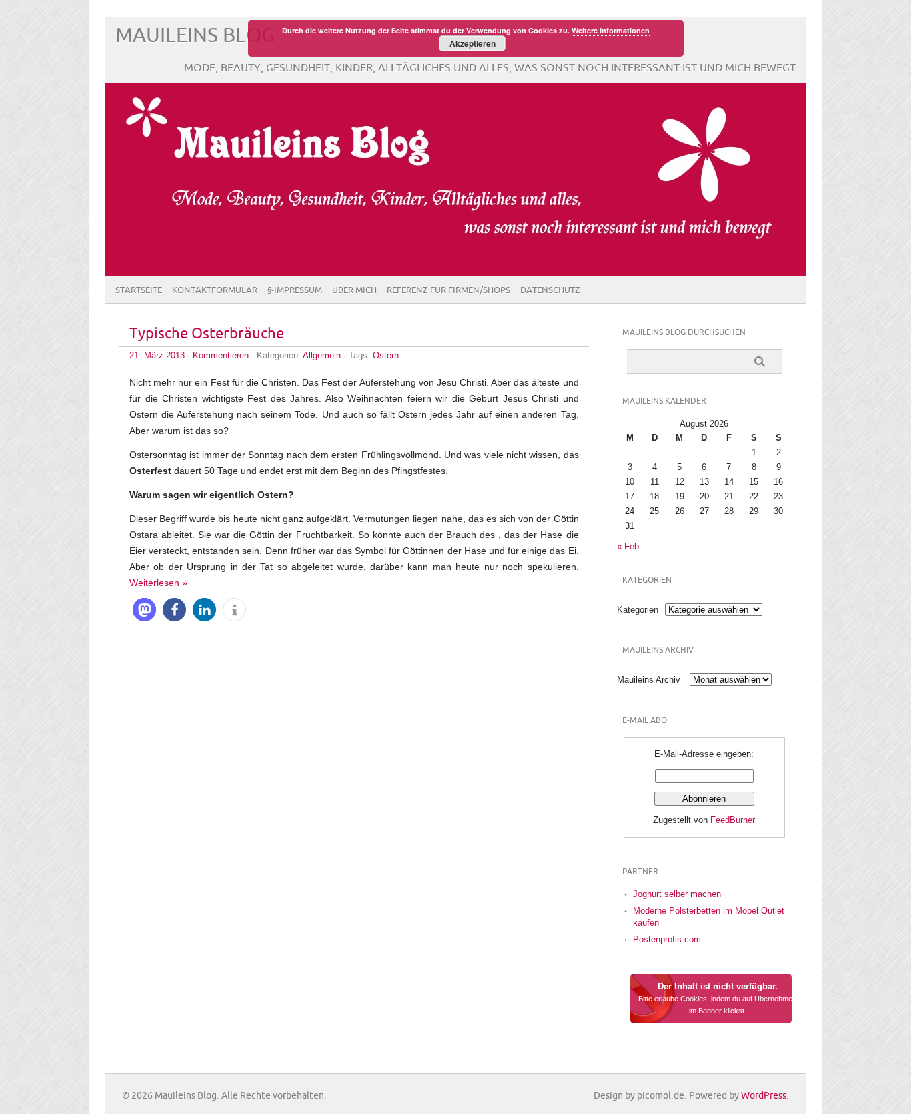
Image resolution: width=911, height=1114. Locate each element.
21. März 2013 (157, 355)
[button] (144, 609)
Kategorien (637, 610)
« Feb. (629, 546)
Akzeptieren (472, 43)
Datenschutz (550, 290)
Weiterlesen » (158, 582)
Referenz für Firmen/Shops (448, 290)
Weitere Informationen (611, 30)
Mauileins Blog (195, 35)
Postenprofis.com (667, 939)
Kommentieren (221, 355)
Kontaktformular (214, 290)
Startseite (138, 290)
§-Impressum (294, 290)
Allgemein (322, 355)
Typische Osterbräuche (206, 334)
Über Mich (354, 290)
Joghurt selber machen (677, 894)
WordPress (763, 1096)
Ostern (386, 355)
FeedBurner (732, 820)
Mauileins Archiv (648, 680)
